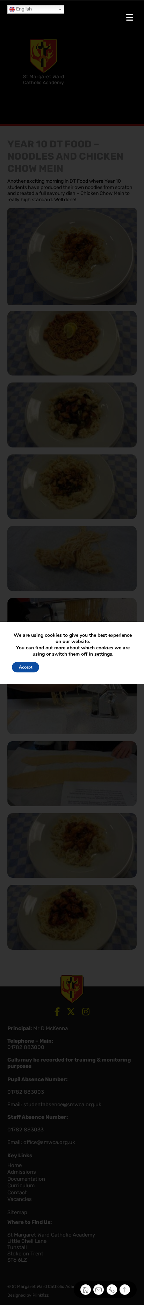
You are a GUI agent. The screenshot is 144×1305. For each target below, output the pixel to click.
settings (103, 654)
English (23, 9)
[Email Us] (98, 1289)
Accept (25, 667)
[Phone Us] (112, 1289)
